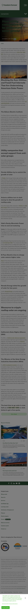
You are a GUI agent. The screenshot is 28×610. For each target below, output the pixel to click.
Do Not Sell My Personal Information (10, 603)
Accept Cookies (5, 607)
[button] (25, 598)
